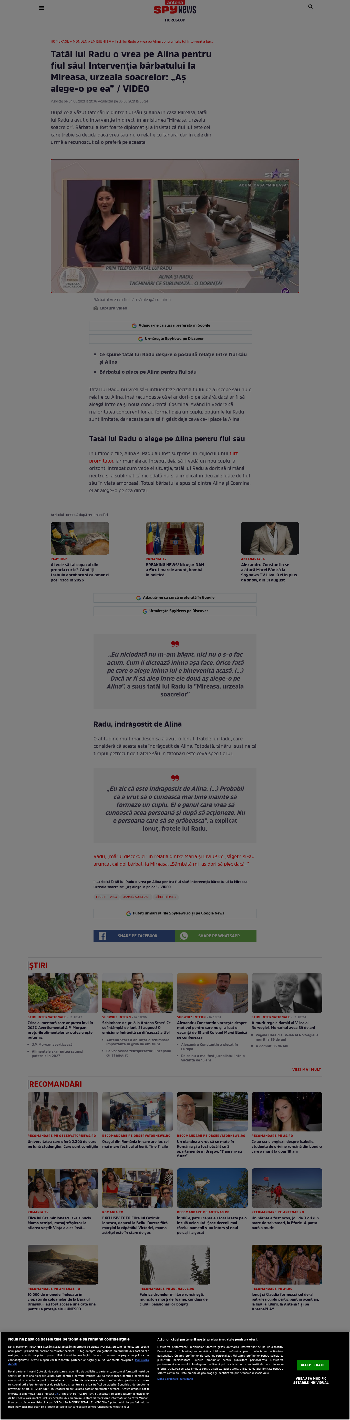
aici (57, 1393)
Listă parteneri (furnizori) (175, 1379)
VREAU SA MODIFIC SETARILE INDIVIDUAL (310, 1380)
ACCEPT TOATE (313, 1365)
